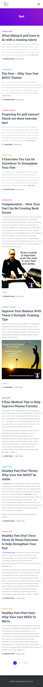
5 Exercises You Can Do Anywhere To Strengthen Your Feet (20, 163)
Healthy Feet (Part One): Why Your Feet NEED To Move (19, 617)
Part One (7, 484)
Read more (35, 55)
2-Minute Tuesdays (9, 110)
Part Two (28, 494)
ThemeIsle (29, 681)
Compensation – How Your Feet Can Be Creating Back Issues (21, 208)
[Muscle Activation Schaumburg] (7, 4)
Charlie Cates (7, 31)
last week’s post (9, 553)
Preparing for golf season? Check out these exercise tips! (20, 118)
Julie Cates (6, 398)
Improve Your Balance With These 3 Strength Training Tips (21, 315)
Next (25, 663)
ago (19, 59)
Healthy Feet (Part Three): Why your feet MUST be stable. (20, 475)
